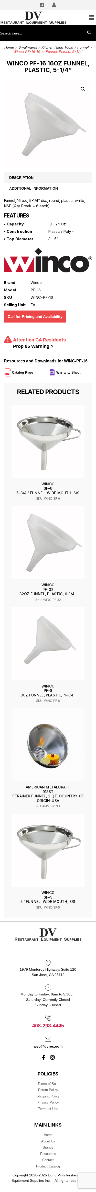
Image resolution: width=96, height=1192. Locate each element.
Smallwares (27, 47)
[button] (83, 89)
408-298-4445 (48, 1025)
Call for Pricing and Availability (35, 316)
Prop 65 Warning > (33, 346)
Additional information (33, 188)
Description (21, 178)
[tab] (48, 177)
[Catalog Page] (33, 370)
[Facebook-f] (43, 1057)
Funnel (83, 47)
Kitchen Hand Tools (57, 47)
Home (9, 47)
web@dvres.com (48, 1046)
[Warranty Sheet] (80, 370)
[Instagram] (52, 1057)
